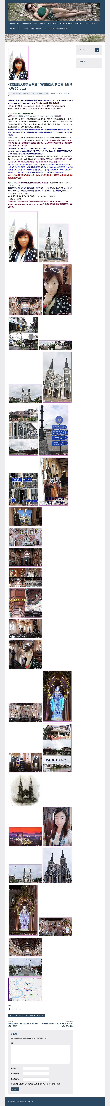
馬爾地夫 (12, 28)
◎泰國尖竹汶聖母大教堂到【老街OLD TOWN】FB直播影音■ (38, 116)
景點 (16, 1015)
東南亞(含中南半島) (66, 23)
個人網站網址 (15, 1079)
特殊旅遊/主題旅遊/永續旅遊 (32, 28)
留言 (12, 1043)
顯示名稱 (14, 1068)
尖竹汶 (11, 1015)
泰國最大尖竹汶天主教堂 (37, 1015)
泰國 (41, 23)
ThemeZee (29, 1101)
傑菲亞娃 (66, 93)
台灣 (35, 23)
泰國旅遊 (25, 1015)
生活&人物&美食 (26, 23)
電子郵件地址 (15, 1073)
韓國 (54, 23)
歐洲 (93, 23)
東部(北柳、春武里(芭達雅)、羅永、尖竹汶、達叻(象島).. (26, 93)
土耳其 (86, 23)
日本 (48, 23)
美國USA (78, 23)
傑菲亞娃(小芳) (14, 23)
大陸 (19, 28)
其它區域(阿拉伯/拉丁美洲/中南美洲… (56, 28)
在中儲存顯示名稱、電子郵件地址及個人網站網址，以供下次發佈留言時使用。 (37, 1084)
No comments (12, 96)
